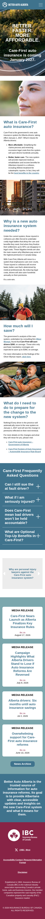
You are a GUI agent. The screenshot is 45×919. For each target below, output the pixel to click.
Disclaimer (22, 872)
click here (26, 357)
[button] (4, 574)
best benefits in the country (26, 173)
